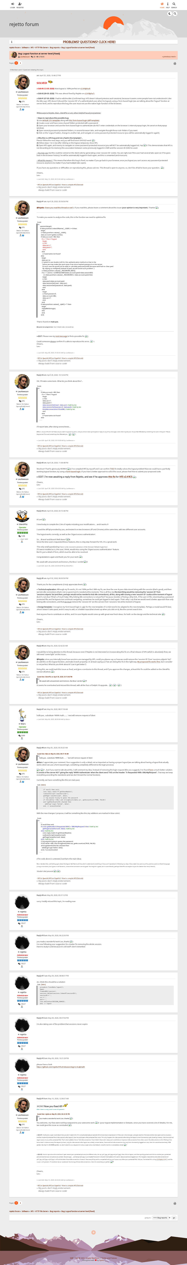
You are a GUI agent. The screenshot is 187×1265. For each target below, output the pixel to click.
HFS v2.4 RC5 (125, 476)
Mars (23, 723)
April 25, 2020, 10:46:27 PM (49, 75)
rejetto (23, 911)
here (151, 770)
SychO (101, 1260)
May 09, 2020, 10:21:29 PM (53, 1058)
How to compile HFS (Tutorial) (72, 185)
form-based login (73, 471)
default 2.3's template (51, 120)
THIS (112, 469)
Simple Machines (93, 1258)
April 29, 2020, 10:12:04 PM (52, 375)
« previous (166, 56)
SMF (71, 1258)
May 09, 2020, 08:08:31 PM (53, 976)
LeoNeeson (25, 57)
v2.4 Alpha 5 (89, 93)
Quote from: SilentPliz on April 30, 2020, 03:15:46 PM (54, 677)
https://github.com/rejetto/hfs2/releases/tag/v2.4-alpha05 (61, 1067)
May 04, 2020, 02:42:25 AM (52, 646)
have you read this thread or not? (59, 207)
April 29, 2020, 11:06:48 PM (52, 463)
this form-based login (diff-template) (84, 120)
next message (61, 336)
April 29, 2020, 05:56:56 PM (52, 201)
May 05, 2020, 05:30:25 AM (52, 748)
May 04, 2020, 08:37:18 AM (52, 709)
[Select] (43, 785)
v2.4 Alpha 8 (85, 88)
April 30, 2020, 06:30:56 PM (52, 578)
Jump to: (148, 1218)
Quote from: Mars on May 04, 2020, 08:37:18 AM (53, 754)
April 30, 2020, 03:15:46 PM (52, 511)
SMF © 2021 (80, 1258)
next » (173, 56)
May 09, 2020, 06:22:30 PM (53, 935)
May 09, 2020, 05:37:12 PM (52, 895)
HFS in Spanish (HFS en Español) (49, 185)
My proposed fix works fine (148, 661)
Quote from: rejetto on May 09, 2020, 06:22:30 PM (53, 1114)
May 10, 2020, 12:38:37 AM (53, 1098)
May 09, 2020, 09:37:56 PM (53, 1018)
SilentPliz (23, 524)
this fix (111, 476)
